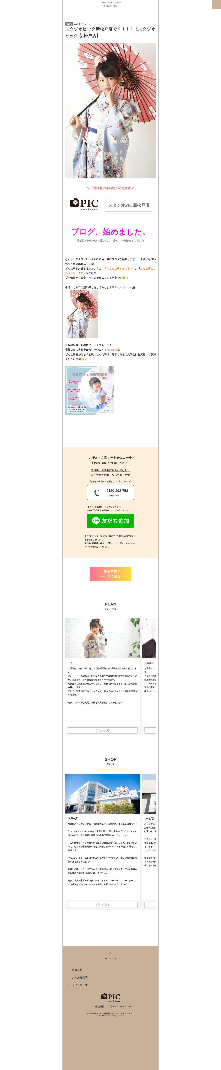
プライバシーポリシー (119, 1006)
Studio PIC (110, 5)
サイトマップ (80, 985)
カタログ (77, 969)
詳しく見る (102, 730)
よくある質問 (80, 977)
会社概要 (99, 1006)
